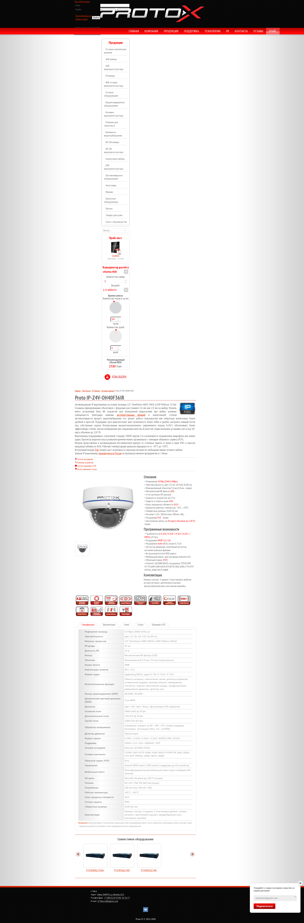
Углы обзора (119, 377)
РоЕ (97, 450)
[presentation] (90, 625)
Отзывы (258, 31)
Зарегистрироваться (83, 15)
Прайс (273, 31)
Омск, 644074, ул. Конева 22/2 (110, 894)
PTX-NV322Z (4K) (149, 870)
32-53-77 (126, 898)
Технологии (212, 31)
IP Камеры (96, 390)
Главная (134, 31)
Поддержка (191, 31)
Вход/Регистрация (82, 1)
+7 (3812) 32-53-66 (112, 898)
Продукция (171, 31)
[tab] (88, 625)
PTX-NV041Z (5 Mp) (95, 870)
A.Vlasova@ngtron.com (107, 901)
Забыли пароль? (81, 19)
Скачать (115, 255)
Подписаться (264, 906)
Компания (151, 31)
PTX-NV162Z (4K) (122, 870)
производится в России (110, 453)
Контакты (241, 31)
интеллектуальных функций (131, 415)
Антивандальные (107, 390)
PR (227, 31)
